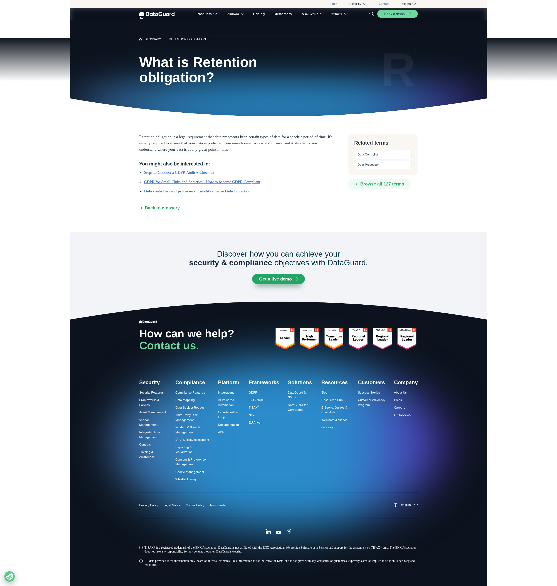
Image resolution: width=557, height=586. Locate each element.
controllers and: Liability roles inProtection (197, 191)
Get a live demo (275, 279)
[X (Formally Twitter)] (289, 532)
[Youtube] (278, 532)
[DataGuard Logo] (156, 14)
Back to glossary (162, 207)
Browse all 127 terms (382, 184)
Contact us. (169, 345)
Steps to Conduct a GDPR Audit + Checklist (179, 172)
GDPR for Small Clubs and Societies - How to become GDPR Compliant (202, 182)
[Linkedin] (268, 532)
